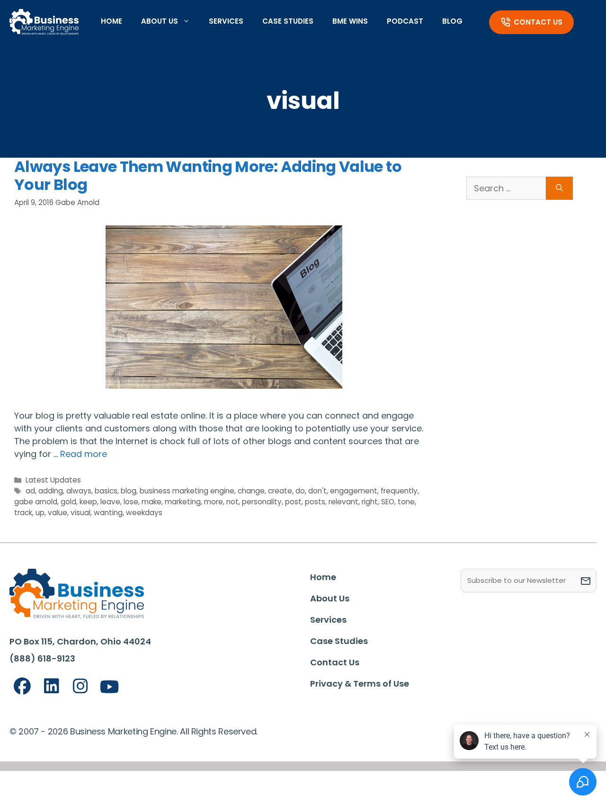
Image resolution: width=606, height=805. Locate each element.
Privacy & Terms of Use (359, 683)
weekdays (144, 513)
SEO (387, 502)
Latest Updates (53, 480)
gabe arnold (35, 502)
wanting (108, 513)
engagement (353, 491)
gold (68, 502)
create (280, 491)
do (300, 491)
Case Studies (287, 21)
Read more (83, 454)
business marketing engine (187, 491)
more (213, 502)
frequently (399, 491)
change (251, 491)
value (57, 513)
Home (111, 21)
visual (80, 513)
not (232, 502)
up (40, 513)
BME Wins (350, 21)
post (293, 502)
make (151, 502)
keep (88, 502)
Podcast (405, 21)
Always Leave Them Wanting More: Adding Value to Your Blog (207, 175)
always (78, 491)
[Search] (559, 188)
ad (30, 491)
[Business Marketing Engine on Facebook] (22, 686)
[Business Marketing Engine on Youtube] (110, 687)
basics (106, 491)
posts (315, 502)
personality (262, 502)
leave (110, 502)
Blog (452, 21)
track (23, 513)
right (370, 502)
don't (317, 491)
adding (50, 491)
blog (128, 491)
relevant (343, 502)
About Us (159, 21)
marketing (183, 502)
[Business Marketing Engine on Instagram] (80, 686)
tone (406, 502)
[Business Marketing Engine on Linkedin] (51, 686)
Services (226, 21)
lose (131, 502)
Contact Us (538, 22)
